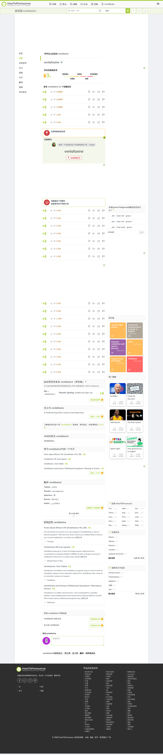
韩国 (107, 701)
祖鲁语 (87, 731)
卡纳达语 (109, 699)
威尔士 (129, 729)
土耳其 (87, 727)
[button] (74, 158)
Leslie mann (137, 517)
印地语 (129, 692)
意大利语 (109, 697)
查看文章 (78, 537)
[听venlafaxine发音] (62, 62)
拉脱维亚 (109, 704)
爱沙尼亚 (109, 685)
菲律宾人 (130, 685)
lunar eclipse (111, 517)
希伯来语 (109, 692)
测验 (75, 4)
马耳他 (87, 708)
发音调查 (111, 232)
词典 (54, 4)
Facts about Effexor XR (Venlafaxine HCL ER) (65, 527)
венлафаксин (58, 491)
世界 (86, 685)
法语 (107, 688)
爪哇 (86, 699)
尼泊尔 (108, 711)
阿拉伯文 (88, 674)
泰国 (129, 724)
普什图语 (88, 713)
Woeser (111, 541)
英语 (129, 683)
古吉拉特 (88, 692)
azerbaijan (131, 674)
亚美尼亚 (109, 674)
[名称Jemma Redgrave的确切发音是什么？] (113, 210)
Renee (111, 525)
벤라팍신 (55, 499)
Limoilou (112, 550)
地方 (42, 687)
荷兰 (107, 683)
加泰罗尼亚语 (132, 679)
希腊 (129, 690)
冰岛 (107, 695)
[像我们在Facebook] (19, 680)
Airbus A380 (137, 521)
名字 (20, 691)
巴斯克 (87, 676)
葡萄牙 (87, 715)
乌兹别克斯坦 (89, 729)
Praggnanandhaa (111, 508)
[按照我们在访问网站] (35, 680)
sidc (110, 589)
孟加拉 (108, 676)
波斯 (107, 713)
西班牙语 (130, 720)
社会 (86, 4)
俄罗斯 (129, 715)
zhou (111, 521)
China (111, 513)
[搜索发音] (128, 10)
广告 (109, 737)
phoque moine (114, 573)
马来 (107, 706)
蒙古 (86, 711)
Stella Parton (137, 525)
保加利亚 (88, 679)
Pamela (124, 517)
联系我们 (103, 737)
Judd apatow (124, 521)
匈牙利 (87, 695)
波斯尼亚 (130, 676)
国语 (107, 708)
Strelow (112, 545)
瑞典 (129, 722)
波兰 (129, 713)
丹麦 (86, 683)
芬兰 (86, 688)
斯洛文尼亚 (89, 720)
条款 (87, 737)
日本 (129, 697)
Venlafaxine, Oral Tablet (55, 566)
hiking (124, 525)
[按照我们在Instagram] (30, 680)
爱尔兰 (87, 697)
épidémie (112, 581)
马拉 (129, 708)
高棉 (86, 701)
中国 (86, 681)
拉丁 (86, 704)
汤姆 (110, 585)
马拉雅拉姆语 (132, 706)
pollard (137, 513)
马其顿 (87, 706)
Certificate (109, 4)
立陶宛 (129, 704)
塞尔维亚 (88, 718)
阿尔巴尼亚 (110, 672)
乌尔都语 (130, 727)
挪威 (129, 711)
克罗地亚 (109, 681)
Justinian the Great (116, 554)
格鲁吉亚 (88, 690)
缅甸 (107, 679)
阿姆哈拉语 (131, 672)
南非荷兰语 (89, 672)
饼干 (96, 737)
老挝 (129, 701)
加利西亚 (130, 688)
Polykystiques (114, 577)
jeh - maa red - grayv (121, 216)
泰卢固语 (109, 724)
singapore (124, 513)
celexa (54, 487)
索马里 (108, 720)
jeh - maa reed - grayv (122, 227)
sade (124, 508)
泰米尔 (87, 724)
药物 (42, 691)
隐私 (92, 737)
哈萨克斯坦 (131, 699)
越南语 (108, 729)
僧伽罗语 (109, 718)
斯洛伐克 (130, 718)
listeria (111, 537)
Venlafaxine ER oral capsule (57, 547)
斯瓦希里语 (110, 722)
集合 (65, 4)
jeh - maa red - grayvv (122, 221)
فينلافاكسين (55, 503)
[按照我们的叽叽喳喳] (25, 680)
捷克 (129, 681)
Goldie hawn (137, 508)
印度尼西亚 (131, 695)
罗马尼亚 (109, 715)
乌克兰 (108, 727)
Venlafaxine (49, 441)
